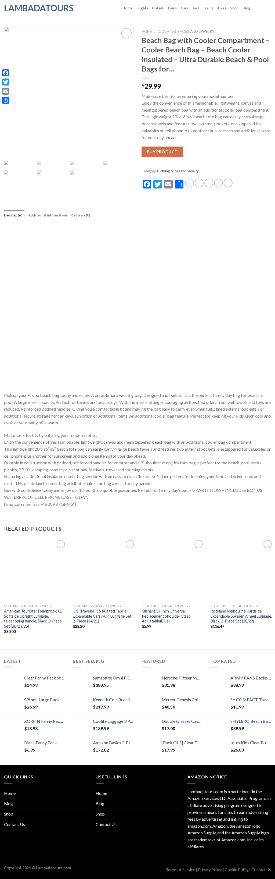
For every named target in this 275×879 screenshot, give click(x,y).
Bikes (221, 8)
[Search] (265, 8)
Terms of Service (180, 869)
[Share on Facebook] (189, 183)
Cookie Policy (236, 869)
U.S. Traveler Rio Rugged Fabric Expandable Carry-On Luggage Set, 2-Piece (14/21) (102, 616)
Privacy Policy (210, 869)
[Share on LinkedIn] (228, 183)
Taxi (195, 8)
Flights (142, 8)
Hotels (158, 8)
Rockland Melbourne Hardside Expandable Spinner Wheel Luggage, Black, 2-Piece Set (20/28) (241, 616)
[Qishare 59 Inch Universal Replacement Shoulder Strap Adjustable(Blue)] (173, 570)
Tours (172, 8)
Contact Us (14, 824)
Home (127, 8)
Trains (208, 8)
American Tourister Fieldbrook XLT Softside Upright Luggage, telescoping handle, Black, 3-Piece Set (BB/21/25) (34, 618)
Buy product (162, 151)
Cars (184, 8)
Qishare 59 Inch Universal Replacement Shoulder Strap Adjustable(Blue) (166, 616)
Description (14, 215)
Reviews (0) (80, 215)
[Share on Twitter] (199, 183)
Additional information (47, 215)
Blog (247, 8)
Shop (234, 8)
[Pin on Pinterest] (218, 183)
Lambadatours (31, 8)
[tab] (14, 215)
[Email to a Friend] (208, 183)
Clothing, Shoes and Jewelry (186, 31)
